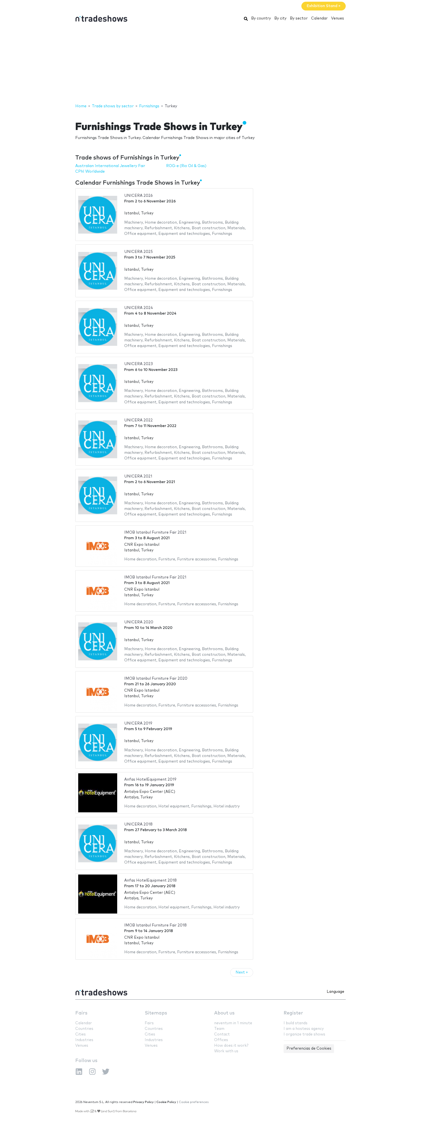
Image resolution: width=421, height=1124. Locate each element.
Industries (84, 1040)
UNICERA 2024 (138, 308)
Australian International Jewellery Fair (110, 166)
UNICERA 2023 (138, 364)
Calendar (319, 18)
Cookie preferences (194, 1102)
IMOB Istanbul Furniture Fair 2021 (155, 532)
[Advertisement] (210, 64)
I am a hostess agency (304, 1029)
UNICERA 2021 (138, 476)
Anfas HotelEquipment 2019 (150, 779)
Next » (242, 972)
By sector (299, 18)
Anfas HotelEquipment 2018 (150, 880)
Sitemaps (156, 1013)
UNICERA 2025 (138, 252)
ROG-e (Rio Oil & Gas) (186, 166)
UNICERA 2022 (138, 420)
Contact (222, 1034)
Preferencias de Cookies (309, 1048)
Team (219, 1029)
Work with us (226, 1051)
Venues (337, 18)
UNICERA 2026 (138, 196)
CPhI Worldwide (90, 171)
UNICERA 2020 (138, 622)
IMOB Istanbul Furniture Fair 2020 (155, 678)
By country (261, 18)
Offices (221, 1040)
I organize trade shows (304, 1034)
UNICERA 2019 (138, 723)
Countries (84, 1029)
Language (335, 992)
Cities (80, 1034)
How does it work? (231, 1045)
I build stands (295, 1023)
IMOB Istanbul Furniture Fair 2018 (155, 925)
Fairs (81, 1013)
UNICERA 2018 (138, 824)
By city (280, 18)
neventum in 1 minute (233, 1023)
